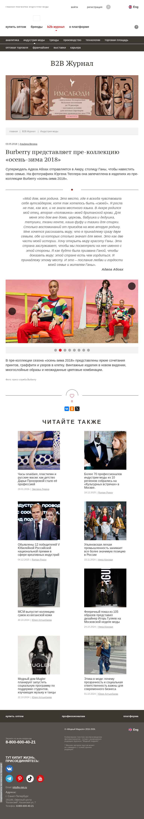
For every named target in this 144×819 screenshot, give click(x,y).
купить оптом (16, 26)
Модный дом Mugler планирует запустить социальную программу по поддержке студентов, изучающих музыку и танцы (37, 685)
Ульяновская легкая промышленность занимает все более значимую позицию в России (104, 549)
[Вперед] (132, 311)
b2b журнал (55, 26)
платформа (130, 716)
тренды (54, 40)
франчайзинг (41, 47)
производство (72, 40)
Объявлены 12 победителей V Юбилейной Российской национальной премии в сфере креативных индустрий (39, 549)
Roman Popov (105, 492)
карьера (75, 47)
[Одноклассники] (72, 408)
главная (13, 131)
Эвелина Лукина (40, 489)
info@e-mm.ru (20, 787)
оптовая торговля (17, 47)
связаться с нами (36, 18)
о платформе (79, 26)
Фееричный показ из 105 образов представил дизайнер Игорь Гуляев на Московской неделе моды (102, 616)
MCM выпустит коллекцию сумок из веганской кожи (36, 613)
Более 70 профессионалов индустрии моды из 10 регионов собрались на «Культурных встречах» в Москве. (103, 480)
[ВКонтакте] (66, 408)
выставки (60, 47)
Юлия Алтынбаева (42, 620)
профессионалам (73, 716)
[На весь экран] (132, 286)
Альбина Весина (28, 144)
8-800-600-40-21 (21, 742)
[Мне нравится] (72, 393)
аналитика (12, 40)
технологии (93, 40)
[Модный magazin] (16, 18)
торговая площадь (116, 40)
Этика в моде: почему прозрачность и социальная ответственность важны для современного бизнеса (103, 684)
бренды (37, 26)
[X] (77, 408)
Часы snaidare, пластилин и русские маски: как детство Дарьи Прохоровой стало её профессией (37, 479)
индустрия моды (34, 40)
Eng (135, 6)
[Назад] (12, 311)
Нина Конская (105, 559)
